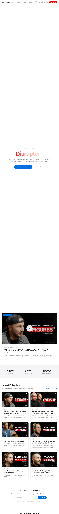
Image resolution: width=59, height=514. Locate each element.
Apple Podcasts (39, 501)
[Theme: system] (47, 2)
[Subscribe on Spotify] (42, 2)
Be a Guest (36, 2)
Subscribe (53, 2)
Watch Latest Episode (23, 167)
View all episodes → (51, 388)
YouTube (28, 501)
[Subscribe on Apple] (44, 2)
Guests (18, 2)
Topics (24, 2)
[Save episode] (27, 394)
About (30, 2)
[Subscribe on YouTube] (39, 2)
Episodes (11, 2)
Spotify (32, 501)
